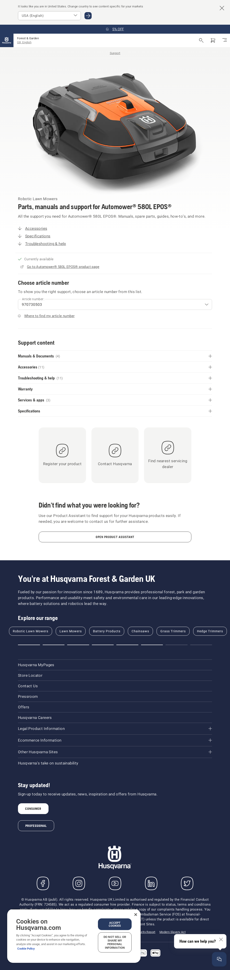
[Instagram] (79, 883)
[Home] (6, 40)
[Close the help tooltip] (221, 939)
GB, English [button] (24, 42)
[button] (29, 645)
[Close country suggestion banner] (222, 8)
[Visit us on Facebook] (43, 883)
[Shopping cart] (213, 40)
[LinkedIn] (151, 883)
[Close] (135, 914)
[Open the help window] (219, 959)
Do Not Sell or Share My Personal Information (115, 942)
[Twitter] (187, 883)
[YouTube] (115, 883)
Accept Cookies (115, 924)
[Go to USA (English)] (88, 15)
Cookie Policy (26, 948)
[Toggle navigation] (224, 40)
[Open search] (201, 40)
